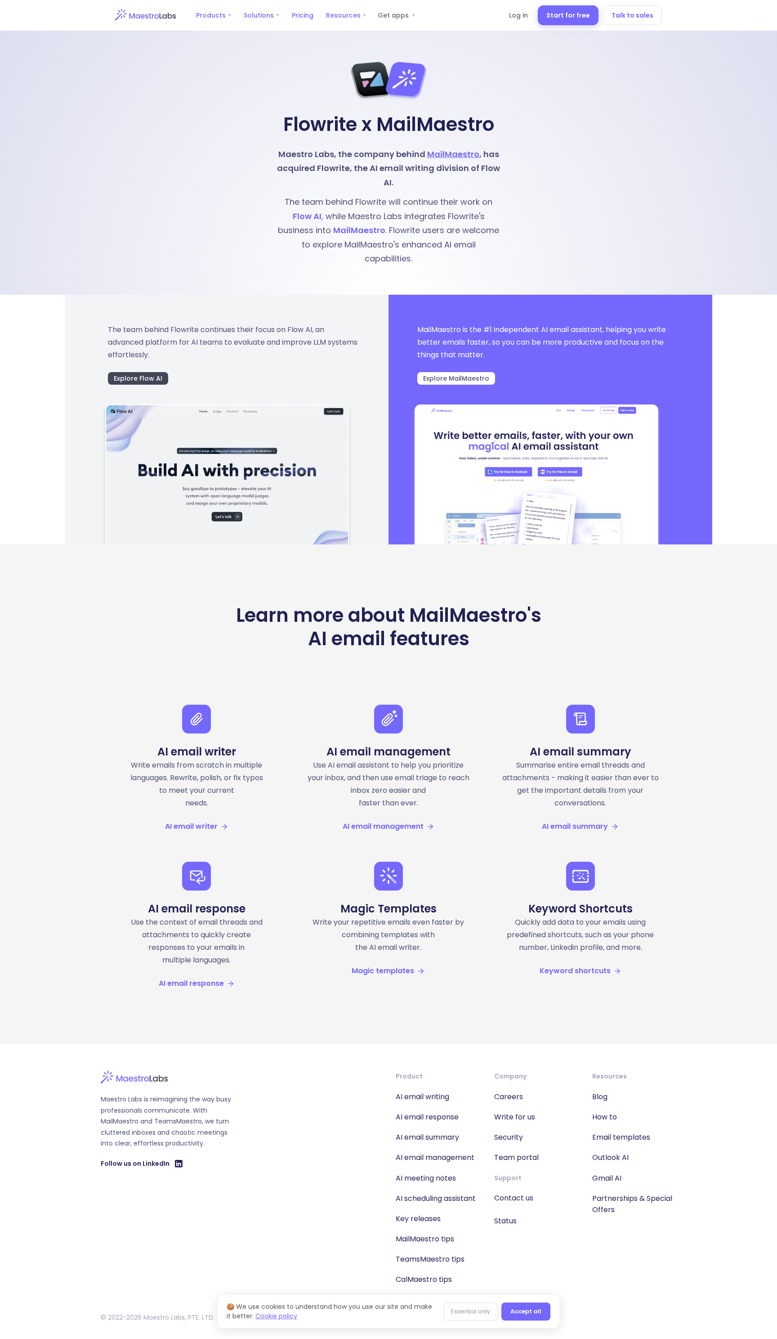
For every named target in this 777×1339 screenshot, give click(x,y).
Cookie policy (276, 1316)
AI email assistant (572, 329)
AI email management (435, 1157)
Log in (518, 15)
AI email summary (427, 1137)
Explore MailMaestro (456, 378)
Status (505, 1221)
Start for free (568, 15)
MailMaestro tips (425, 1239)
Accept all (525, 1311)
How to (604, 1117)
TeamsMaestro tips (430, 1259)
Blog (599, 1097)
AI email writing (422, 1097)
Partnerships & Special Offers (632, 1204)
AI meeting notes (426, 1178)
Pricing (302, 15)
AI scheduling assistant (436, 1198)
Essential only (470, 1311)
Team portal (516, 1157)
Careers (508, 1097)
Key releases (418, 1218)
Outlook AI (610, 1157)
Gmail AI (606, 1178)
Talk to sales (632, 15)
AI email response (427, 1117)
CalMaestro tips (424, 1279)
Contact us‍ (513, 1198)
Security (508, 1137)
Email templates (621, 1137)
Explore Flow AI (138, 378)
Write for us (514, 1117)
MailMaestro (453, 154)
